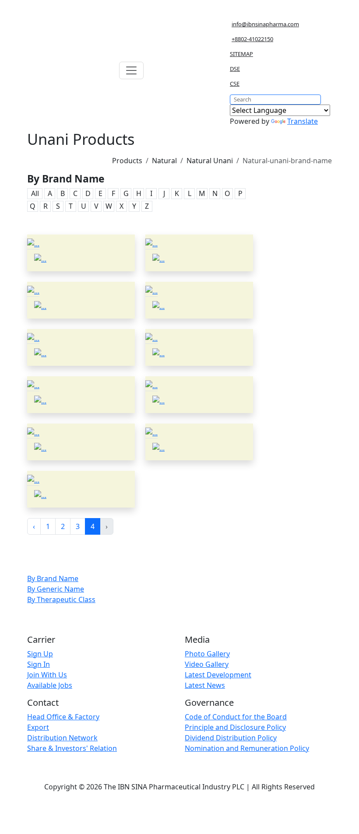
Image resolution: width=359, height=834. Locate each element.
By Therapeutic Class (61, 599)
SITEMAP (241, 54)
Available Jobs (49, 685)
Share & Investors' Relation (72, 748)
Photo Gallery (207, 654)
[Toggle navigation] (131, 70)
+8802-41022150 (252, 39)
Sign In (38, 664)
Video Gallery (207, 664)
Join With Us (47, 675)
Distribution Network (62, 738)
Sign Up (40, 654)
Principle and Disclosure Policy (235, 727)
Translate (302, 121)
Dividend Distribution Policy (231, 738)
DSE (235, 69)
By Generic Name (55, 589)
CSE (234, 84)
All (35, 193)
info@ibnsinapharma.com (265, 24)
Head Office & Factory (63, 717)
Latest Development (218, 675)
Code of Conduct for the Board (236, 717)
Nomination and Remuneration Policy (247, 748)
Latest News (205, 685)
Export (38, 727)
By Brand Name (52, 578)
